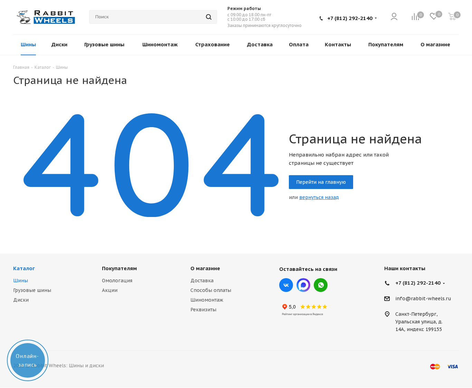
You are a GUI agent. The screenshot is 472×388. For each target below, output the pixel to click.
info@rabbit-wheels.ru (423, 299)
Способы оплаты (210, 290)
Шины (20, 280)
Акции (109, 290)
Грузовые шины (32, 290)
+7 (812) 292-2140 (349, 18)
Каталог (24, 268)
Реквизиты (203, 309)
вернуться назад (319, 197)
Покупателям (119, 268)
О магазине (205, 268)
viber (321, 285)
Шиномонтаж (206, 300)
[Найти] (208, 17)
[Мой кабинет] (394, 17)
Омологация (117, 280)
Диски (21, 300)
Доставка (202, 280)
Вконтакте (286, 285)
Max (303, 285)
